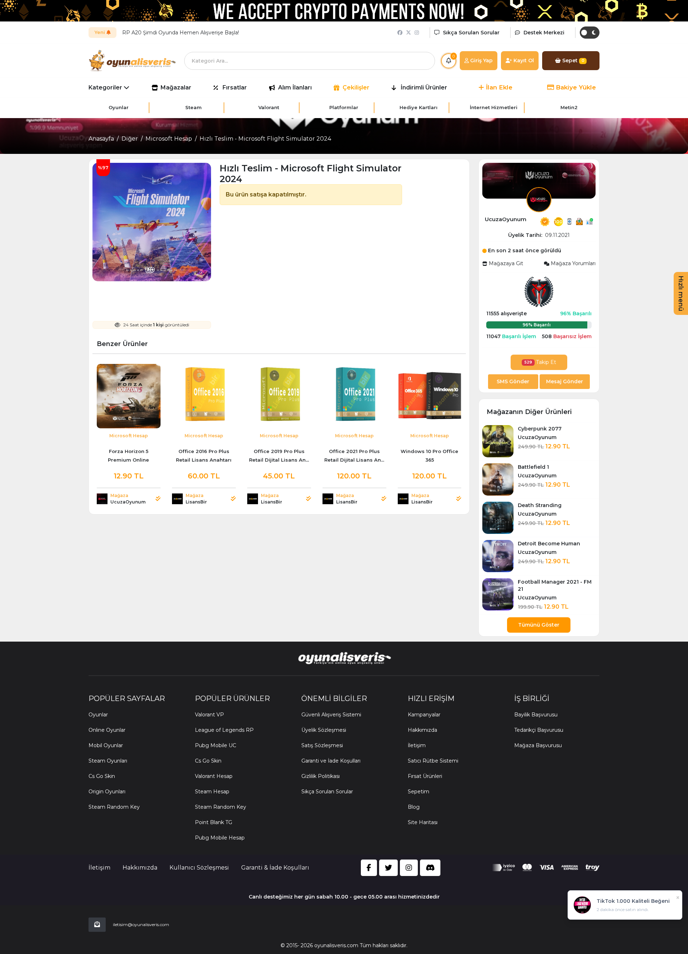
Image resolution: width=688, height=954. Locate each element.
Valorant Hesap (214, 776)
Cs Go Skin (102, 776)
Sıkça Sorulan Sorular (327, 791)
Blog (414, 807)
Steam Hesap (212, 791)
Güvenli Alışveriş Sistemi (331, 714)
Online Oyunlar (107, 730)
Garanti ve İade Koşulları (330, 761)
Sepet (572, 60)
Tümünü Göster (538, 625)
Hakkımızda (422, 730)
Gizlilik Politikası (320, 776)
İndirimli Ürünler (424, 87)
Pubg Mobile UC (215, 745)
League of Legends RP (224, 730)
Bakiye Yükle (575, 87)
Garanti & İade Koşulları (275, 867)
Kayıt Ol (523, 60)
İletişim (417, 745)
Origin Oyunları (107, 791)
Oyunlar (98, 714)
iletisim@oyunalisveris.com (141, 924)
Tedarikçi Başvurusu (538, 730)
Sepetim (418, 791)
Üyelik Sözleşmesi (323, 730)
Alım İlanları (295, 87)
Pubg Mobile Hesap (220, 837)
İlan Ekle (498, 87)
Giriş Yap (481, 60)
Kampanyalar (424, 714)
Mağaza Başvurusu (538, 745)
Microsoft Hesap (168, 138)
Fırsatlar (235, 87)
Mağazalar (176, 87)
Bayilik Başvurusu (536, 714)
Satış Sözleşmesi (322, 745)
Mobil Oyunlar (106, 745)
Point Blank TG (213, 822)
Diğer (129, 138)
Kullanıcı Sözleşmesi (199, 867)
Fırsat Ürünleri (425, 776)
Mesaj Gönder (564, 381)
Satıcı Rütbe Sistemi (433, 761)
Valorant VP (209, 714)
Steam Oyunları (108, 761)
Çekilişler (356, 87)
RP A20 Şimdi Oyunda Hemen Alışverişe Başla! (180, 32)
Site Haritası (423, 822)
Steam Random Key (114, 807)
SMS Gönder (513, 381)
